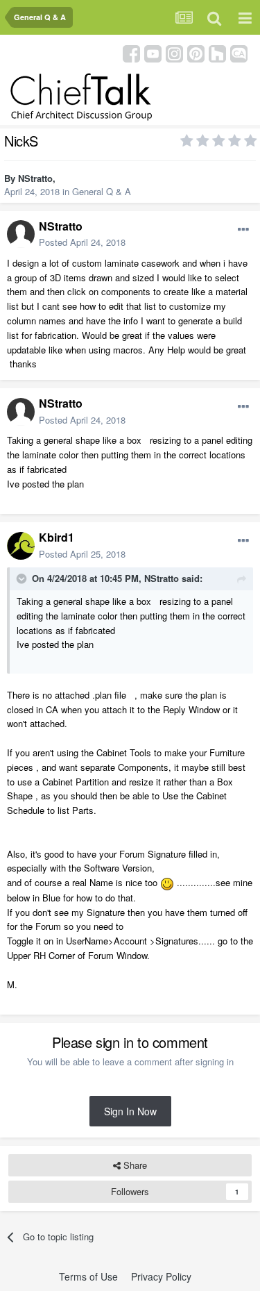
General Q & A (101, 191)
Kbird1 (56, 537)
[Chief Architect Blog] (239, 52)
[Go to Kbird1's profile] (21, 546)
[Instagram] (174, 52)
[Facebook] (131, 52)
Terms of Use (88, 1276)
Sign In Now (130, 1111)
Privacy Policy (161, 1276)
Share (134, 1165)
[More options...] (243, 230)
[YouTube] (153, 52)
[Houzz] (217, 52)
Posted (82, 242)
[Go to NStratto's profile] (21, 234)
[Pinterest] (196, 52)
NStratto (35, 178)
